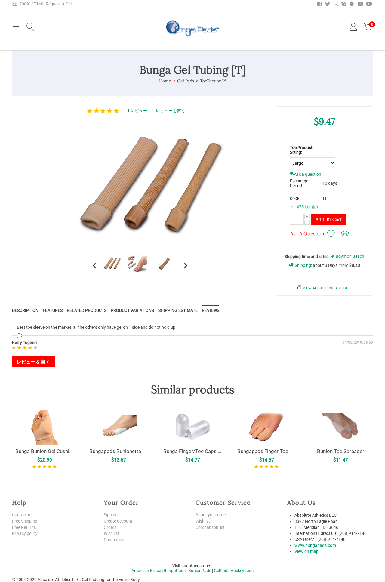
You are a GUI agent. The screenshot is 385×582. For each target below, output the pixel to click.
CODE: (295, 199)
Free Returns (24, 527)
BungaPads (175, 570)
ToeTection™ (213, 81)
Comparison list (118, 539)
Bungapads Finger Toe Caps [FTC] (266, 451)
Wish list (111, 533)
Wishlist (203, 521)
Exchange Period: (299, 183)
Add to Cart (329, 219)
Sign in (110, 514)
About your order (211, 514)
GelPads (221, 570)
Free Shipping (24, 521)
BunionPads (199, 570)
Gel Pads (185, 81)
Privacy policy (25, 533)
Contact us (22, 514)
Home (165, 81)
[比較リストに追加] (345, 233)
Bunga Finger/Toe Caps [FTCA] (192, 451)
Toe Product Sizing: (301, 150)
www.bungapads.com (315, 545)
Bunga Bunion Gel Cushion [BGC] (44, 451)
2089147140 (30, 4)
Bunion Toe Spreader (340, 451)
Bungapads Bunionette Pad (118, 451)
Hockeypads (242, 570)
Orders (110, 527)
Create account (118, 521)
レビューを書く (170, 110)
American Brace (146, 570)
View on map (306, 551)
